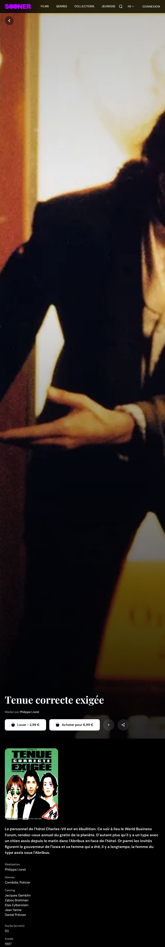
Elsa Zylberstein (16, 905)
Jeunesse (109, 6)
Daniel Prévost (15, 915)
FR (129, 6)
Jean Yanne (13, 910)
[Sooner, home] (18, 6)
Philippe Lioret (29, 712)
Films (45, 6)
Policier (25, 882)
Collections (84, 6)
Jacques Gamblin (18, 895)
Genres (61, 6)
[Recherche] (121, 6)
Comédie (11, 882)
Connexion (151, 6)
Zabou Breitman (16, 900)
